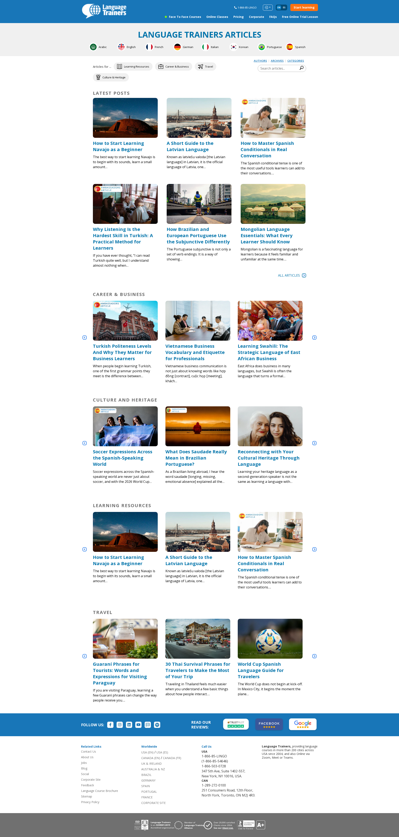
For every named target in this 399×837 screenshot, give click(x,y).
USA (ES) (162, 752)
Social (85, 774)
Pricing (238, 17)
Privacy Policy (90, 802)
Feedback (87, 785)
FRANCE (147, 797)
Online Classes (217, 17)
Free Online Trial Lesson (300, 17)
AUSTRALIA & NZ (153, 769)
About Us (87, 757)
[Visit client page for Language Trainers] (220, 825)
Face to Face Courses (185, 17)
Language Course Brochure (99, 791)
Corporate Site (91, 780)
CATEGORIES (295, 61)
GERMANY (148, 780)
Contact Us (88, 751)
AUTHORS (260, 61)
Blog (84, 768)
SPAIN (145, 786)
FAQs (273, 17)
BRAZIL (146, 775)
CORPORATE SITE (153, 803)
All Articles (289, 275)
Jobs (84, 763)
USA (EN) (147, 752)
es (284, 7)
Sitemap (86, 796)
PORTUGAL (149, 792)
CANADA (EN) (150, 758)
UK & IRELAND (151, 764)
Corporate (256, 17)
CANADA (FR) (172, 758)
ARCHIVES (277, 61)
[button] (85, 337)
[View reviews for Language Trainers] (251, 825)
